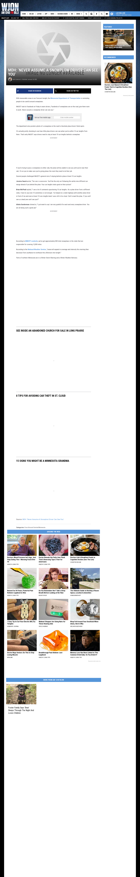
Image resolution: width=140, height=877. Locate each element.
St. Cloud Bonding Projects (113, 18)
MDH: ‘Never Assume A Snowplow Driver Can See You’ (43, 519)
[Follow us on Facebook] (96, 13)
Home (24, 14)
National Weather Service (37, 249)
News (52, 14)
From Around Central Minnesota (35, 527)
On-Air (31, 14)
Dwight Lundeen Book (94, 18)
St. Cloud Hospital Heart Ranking (73, 18)
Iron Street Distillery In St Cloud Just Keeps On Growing (118, 46)
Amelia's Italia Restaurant (51, 18)
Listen (39, 14)
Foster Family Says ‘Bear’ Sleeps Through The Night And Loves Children (21, 710)
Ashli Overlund (16, 79)
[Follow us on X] (101, 13)
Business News (63, 14)
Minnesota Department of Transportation (65, 98)
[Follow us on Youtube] (106, 13)
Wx (72, 14)
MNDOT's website (31, 241)
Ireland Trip (15, 18)
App (46, 14)
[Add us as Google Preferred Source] (91, 13)
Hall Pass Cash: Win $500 (30, 18)
